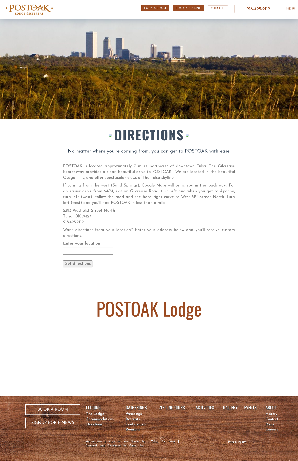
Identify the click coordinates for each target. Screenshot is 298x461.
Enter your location (81, 244)
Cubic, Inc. (136, 445)
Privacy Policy (237, 441)
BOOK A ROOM (155, 8)
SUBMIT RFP (218, 8)
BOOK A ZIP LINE (188, 8)
